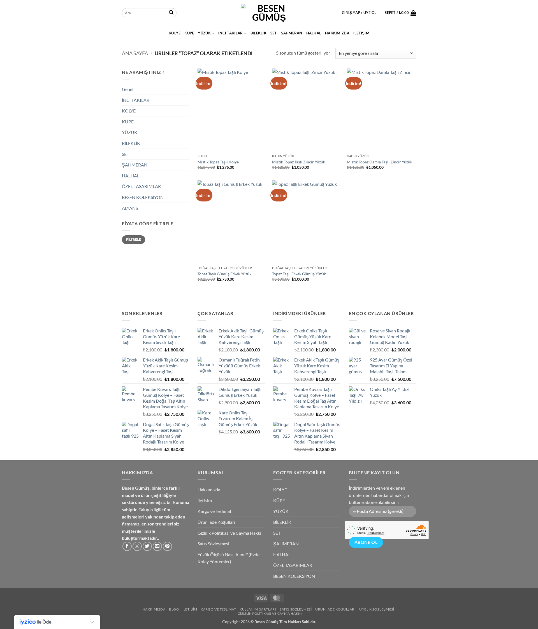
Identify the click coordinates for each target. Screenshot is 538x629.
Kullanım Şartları (258, 609)
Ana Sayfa (135, 53)
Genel (127, 89)
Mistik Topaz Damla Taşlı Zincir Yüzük (379, 161)
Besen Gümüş (266, 621)
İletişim (361, 33)
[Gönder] (171, 13)
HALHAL (313, 33)
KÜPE (189, 33)
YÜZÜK (204, 33)
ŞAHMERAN (291, 33)
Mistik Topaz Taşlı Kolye (218, 161)
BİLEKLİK (258, 33)
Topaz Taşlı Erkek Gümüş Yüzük (299, 273)
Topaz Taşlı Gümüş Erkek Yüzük (224, 273)
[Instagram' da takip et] (137, 546)
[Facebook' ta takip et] (127, 546)
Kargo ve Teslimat (214, 511)
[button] (359, 12)
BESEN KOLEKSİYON (143, 197)
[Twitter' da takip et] (147, 546)
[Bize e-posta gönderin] (157, 546)
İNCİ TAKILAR (230, 33)
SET (273, 33)
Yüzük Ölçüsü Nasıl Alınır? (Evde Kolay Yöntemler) (228, 558)
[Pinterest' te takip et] (167, 546)
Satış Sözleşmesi (213, 543)
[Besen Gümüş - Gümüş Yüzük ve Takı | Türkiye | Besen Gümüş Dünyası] (269, 13)
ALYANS (130, 208)
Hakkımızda (337, 33)
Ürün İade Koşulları (216, 522)
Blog (174, 609)
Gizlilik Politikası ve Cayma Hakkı (229, 533)
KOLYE (174, 33)
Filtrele (133, 239)
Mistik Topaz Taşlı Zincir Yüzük (298, 161)
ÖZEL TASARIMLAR (141, 186)
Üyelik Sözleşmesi (376, 609)
